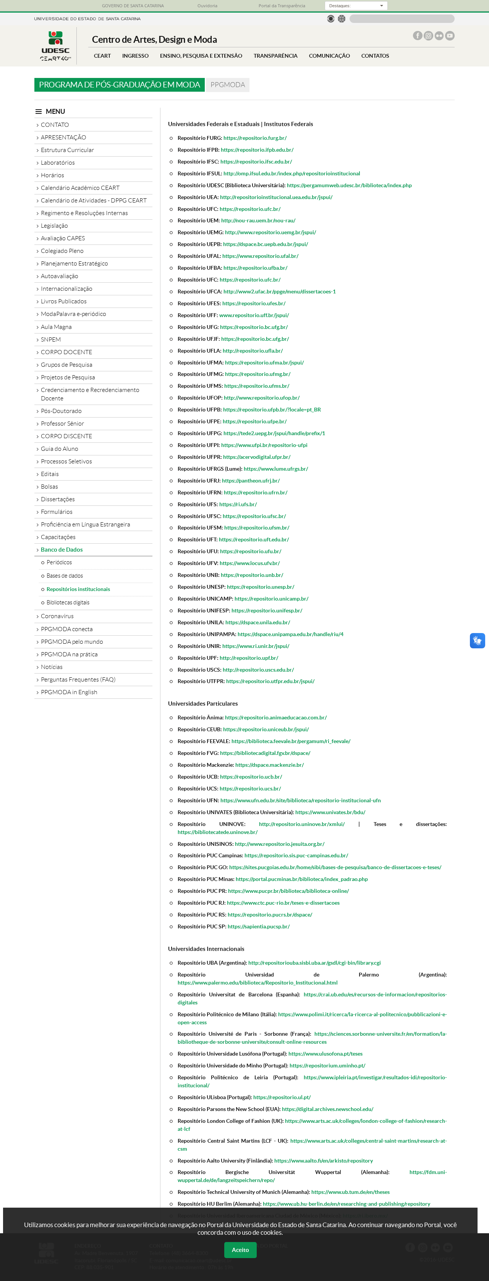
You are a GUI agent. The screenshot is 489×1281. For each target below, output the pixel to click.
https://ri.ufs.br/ (238, 504)
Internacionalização (66, 288)
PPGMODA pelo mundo (72, 641)
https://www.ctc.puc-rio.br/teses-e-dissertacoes (283, 902)
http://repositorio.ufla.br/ (253, 350)
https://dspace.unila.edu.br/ (257, 622)
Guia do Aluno (59, 448)
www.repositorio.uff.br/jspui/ (254, 315)
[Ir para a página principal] (55, 58)
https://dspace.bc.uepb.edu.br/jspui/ (265, 244)
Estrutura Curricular (67, 150)
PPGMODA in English (69, 692)
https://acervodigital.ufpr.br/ (256, 456)
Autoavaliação (59, 276)
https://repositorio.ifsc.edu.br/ (256, 161)
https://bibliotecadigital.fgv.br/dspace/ (265, 753)
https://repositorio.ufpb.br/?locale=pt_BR (272, 409)
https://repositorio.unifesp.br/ (267, 610)
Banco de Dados (62, 549)
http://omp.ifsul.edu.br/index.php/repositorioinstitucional (291, 173)
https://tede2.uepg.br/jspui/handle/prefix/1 (274, 433)
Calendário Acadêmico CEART (80, 188)
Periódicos (59, 562)
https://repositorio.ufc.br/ (250, 209)
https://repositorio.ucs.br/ (250, 788)
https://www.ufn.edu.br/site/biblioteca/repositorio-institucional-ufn (300, 800)
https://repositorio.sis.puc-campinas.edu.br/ (296, 855)
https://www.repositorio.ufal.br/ (260, 256)
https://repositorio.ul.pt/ (282, 1097)
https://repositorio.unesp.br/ (260, 586)
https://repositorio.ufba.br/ (255, 267)
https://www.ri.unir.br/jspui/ (255, 646)
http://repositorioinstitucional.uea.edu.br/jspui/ (276, 197)
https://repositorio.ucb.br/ (251, 776)
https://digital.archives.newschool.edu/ (327, 1109)
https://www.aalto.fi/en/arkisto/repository (323, 1160)
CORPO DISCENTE (66, 436)
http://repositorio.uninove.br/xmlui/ (302, 824)
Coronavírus (57, 616)
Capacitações (58, 537)
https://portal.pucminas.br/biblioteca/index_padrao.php (302, 879)
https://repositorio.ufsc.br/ (254, 516)
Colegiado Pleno (62, 251)
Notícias (52, 667)
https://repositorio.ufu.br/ (250, 551)
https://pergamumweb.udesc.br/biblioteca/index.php (349, 185)
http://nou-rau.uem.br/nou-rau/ (258, 220)
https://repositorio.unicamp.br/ (271, 598)
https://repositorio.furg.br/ (255, 137)
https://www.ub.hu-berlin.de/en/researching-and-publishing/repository (346, 1203)
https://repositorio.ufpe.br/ (255, 421)
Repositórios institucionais (78, 589)
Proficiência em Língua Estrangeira (85, 524)
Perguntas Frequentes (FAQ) (78, 679)
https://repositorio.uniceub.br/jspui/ (266, 729)
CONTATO (55, 124)
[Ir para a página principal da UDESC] (87, 18)
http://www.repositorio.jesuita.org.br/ (279, 844)
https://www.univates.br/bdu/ (330, 812)
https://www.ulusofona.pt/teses (325, 1053)
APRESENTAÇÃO (63, 137)
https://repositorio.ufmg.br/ (257, 374)
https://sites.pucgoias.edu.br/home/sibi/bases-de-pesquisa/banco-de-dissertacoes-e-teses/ (335, 867)
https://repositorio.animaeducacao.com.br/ (276, 717)
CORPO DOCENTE (66, 352)
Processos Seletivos (66, 461)
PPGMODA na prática (69, 654)
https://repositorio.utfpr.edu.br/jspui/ (270, 681)
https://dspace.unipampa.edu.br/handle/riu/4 (290, 634)
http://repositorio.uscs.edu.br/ (258, 669)
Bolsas (49, 486)
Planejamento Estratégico (74, 263)
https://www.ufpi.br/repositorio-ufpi (264, 445)
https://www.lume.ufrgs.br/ (276, 468)
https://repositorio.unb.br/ (252, 575)
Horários (52, 175)
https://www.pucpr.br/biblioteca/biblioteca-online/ (288, 890)
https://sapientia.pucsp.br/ (259, 926)
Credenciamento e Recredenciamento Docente (90, 394)
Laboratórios (58, 162)
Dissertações (58, 499)
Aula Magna (56, 327)
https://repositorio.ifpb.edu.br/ (257, 149)
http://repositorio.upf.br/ (249, 657)
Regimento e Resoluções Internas (84, 213)
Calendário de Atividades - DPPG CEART (94, 200)
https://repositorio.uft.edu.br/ (254, 539)
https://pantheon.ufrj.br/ (251, 480)
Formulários (57, 512)
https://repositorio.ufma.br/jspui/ (264, 362)
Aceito (240, 1250)
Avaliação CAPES (63, 238)
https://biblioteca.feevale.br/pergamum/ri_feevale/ (291, 741)
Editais (50, 474)
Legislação (54, 225)
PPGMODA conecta (67, 629)
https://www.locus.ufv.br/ (250, 563)
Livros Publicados (64, 301)
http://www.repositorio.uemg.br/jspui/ (270, 232)
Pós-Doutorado (61, 411)
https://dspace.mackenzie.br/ (269, 764)
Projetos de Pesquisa (68, 377)
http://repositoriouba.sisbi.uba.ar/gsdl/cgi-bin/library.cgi (314, 962)
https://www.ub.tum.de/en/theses (350, 1192)
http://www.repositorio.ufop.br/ (262, 397)
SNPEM (51, 339)
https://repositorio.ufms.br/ (256, 385)
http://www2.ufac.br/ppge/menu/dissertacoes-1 (279, 291)
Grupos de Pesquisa (66, 364)
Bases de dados (65, 576)
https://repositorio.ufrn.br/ (255, 492)
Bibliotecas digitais (68, 602)
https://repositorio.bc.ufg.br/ (254, 327)
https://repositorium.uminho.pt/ (327, 1065)
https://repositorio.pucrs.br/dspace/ (270, 914)
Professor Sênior (62, 423)
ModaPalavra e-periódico (73, 314)
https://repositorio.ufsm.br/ (256, 527)
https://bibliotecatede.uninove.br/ (217, 832)
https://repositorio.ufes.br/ (253, 303)
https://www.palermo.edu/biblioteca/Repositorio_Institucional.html (258, 982)
